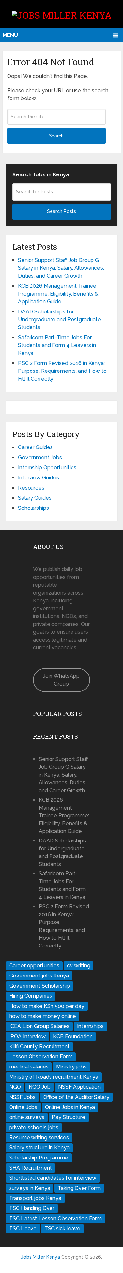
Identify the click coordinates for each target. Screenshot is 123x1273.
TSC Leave (23, 1228)
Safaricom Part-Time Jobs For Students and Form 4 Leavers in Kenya (57, 345)
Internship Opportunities (47, 467)
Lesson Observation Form (40, 1056)
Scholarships (33, 508)
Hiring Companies (30, 996)
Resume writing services (39, 1137)
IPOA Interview (27, 1036)
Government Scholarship (39, 986)
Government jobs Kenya (39, 976)
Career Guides (35, 447)
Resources (31, 488)
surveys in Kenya (29, 1188)
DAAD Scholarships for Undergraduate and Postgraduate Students (59, 319)
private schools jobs (33, 1127)
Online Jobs (23, 1107)
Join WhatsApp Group (61, 680)
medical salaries (29, 1067)
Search (56, 135)
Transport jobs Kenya (35, 1198)
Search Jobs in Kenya (40, 175)
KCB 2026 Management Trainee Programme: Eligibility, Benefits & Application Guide (58, 294)
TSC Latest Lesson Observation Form (55, 1218)
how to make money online (42, 1016)
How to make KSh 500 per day (46, 1006)
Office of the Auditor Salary (76, 1097)
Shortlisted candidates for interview (52, 1178)
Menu (10, 35)
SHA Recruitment (30, 1168)
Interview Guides (38, 478)
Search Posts (61, 211)
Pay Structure (68, 1117)
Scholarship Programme (38, 1158)
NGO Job (40, 1087)
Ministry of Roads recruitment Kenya (53, 1077)
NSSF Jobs (22, 1097)
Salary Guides (34, 498)
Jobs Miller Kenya (40, 1257)
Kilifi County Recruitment (39, 1046)
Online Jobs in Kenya (70, 1107)
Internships (90, 1026)
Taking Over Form (79, 1188)
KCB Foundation (72, 1036)
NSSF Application (79, 1087)
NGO (15, 1087)
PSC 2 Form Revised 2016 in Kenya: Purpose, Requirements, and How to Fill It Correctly (62, 371)
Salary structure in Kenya (39, 1147)
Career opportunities (34, 965)
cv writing (78, 965)
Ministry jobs (71, 1067)
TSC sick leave (62, 1228)
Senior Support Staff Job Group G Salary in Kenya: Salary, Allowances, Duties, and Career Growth (61, 268)
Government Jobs (40, 457)
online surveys (26, 1117)
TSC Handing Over (31, 1208)
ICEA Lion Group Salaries (39, 1026)
